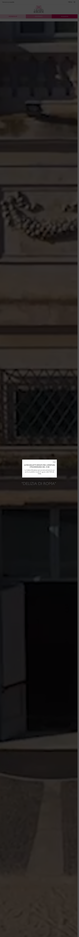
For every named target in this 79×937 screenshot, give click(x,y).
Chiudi (54, 462)
